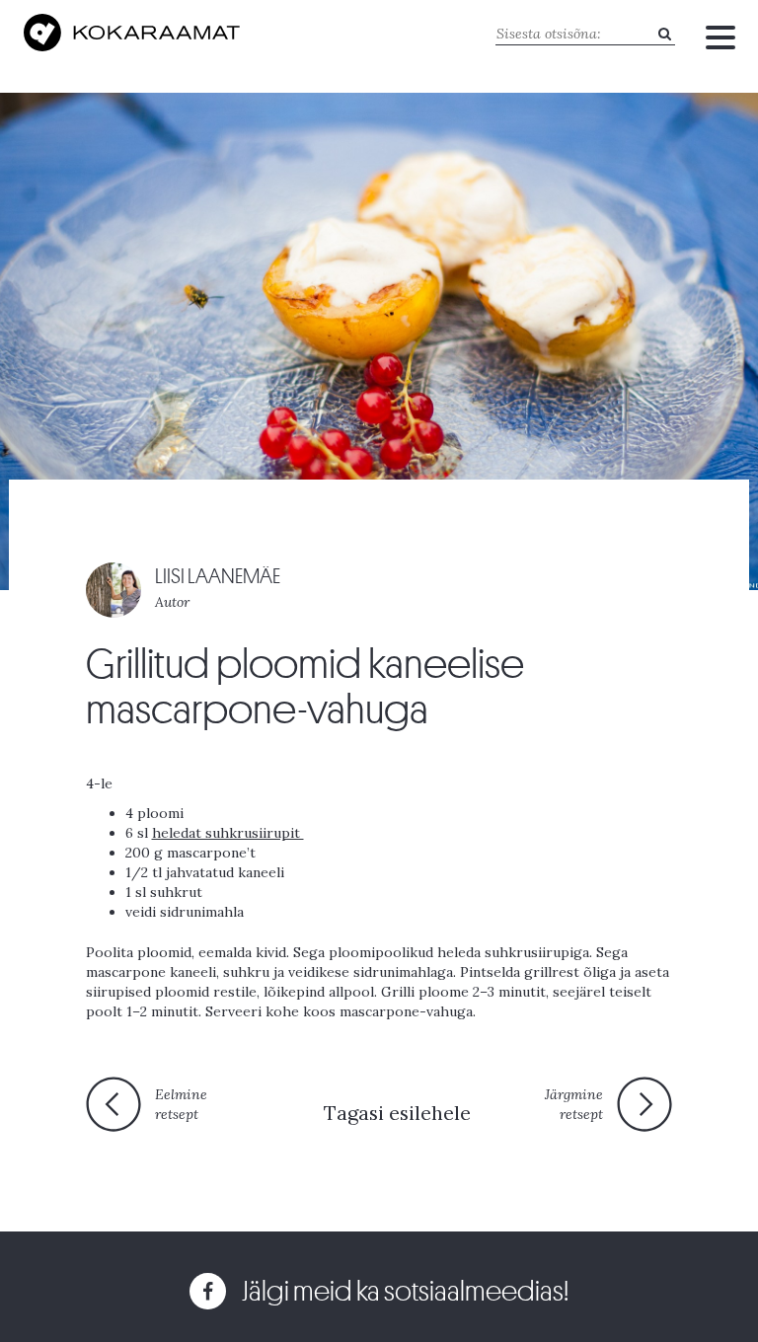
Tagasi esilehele (397, 1112)
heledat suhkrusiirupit (228, 833)
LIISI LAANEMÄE (217, 576)
